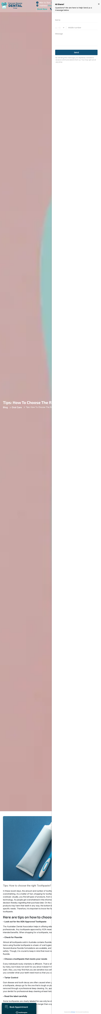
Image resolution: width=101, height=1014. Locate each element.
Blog (5, 407)
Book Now (42, 9)
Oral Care (17, 407)
